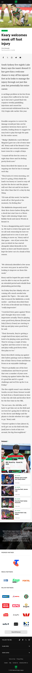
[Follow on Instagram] (29, 639)
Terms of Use (12, 659)
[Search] (30, 2)
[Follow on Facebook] (22, 639)
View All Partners (16, 632)
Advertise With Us (23, 662)
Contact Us (15, 662)
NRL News (4, 30)
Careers (6, 662)
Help (10, 662)
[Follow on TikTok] (19, 639)
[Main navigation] (2, 2)
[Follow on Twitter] (26, 639)
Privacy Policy (20, 659)
